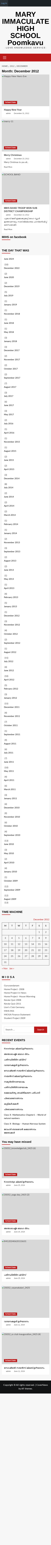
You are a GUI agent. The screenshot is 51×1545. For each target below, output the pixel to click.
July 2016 (8, 424)
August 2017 (10, 387)
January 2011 (10, 798)
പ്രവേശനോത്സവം (13, 1098)
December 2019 (12, 286)
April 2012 (9, 680)
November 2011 (12, 716)
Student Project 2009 (14, 1018)
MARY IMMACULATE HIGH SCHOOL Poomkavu (25, 28)
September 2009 (12, 890)
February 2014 (11, 524)
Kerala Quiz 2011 (12, 1004)
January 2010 (10, 872)
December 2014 (12, 479)
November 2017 (12, 360)
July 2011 (8, 753)
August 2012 (10, 652)
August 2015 (10, 451)
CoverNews (42, 1385)
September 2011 (12, 734)
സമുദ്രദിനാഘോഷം (14, 1082)
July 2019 (8, 296)
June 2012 (9, 671)
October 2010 (11, 826)
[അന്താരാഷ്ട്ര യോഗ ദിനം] (25, 1209)
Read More (8, 167)
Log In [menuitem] (4, 3)
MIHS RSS (9, 1011)
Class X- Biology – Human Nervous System (25, 1124)
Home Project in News (15, 993)
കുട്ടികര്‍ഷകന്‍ (11, 1104)
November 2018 (12, 314)
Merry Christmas (13, 155)
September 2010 (12, 835)
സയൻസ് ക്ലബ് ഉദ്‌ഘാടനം (18, 1076)
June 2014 (9, 497)
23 (46, 950)
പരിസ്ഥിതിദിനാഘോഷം (16, 1087)
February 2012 (11, 689)
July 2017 (8, 396)
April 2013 (9, 588)
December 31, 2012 (21, 113)
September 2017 (12, 378)
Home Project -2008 (14, 989)
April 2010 (9, 863)
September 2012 (12, 643)
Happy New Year (13, 110)
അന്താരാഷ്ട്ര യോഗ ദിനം (16, 1054)
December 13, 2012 (21, 215)
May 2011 (9, 771)
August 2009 (10, 899)
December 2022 (12, 268)
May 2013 (9, 579)
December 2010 (12, 808)
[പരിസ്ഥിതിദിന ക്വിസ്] (25, 1255)
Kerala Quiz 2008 (12, 1000)
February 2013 (11, 597)
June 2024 (9, 259)
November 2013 (12, 543)
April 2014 (9, 506)
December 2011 (12, 707)
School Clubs (10, 102)
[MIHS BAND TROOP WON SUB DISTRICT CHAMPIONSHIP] (25, 188)
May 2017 (9, 415)
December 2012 (12, 616)
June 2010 (9, 844)
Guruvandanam (11, 986)
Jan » (11, 968)
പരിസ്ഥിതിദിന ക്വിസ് (15, 1060)
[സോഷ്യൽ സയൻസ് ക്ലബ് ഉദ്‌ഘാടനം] (25, 1348)
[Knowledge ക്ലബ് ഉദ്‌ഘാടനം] (25, 1162)
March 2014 (10, 515)
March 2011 (10, 789)
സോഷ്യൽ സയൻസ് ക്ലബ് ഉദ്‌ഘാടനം (24, 1071)
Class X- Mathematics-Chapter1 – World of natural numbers (25, 1116)
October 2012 (11, 634)
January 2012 (10, 698)
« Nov (5, 968)
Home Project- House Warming (19, 996)
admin (8, 113)
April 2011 (9, 780)
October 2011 (11, 725)
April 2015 (9, 469)
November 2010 (12, 817)
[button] (5, 57)
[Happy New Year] (25, 90)
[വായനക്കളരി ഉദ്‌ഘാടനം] (25, 1302)
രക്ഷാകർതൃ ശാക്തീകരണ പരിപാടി (22, 1093)
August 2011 (10, 744)
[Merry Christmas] (25, 135)
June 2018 (9, 323)
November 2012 (12, 625)
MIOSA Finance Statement (17, 1015)
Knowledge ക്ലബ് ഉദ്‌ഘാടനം (18, 1049)
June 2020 (9, 277)
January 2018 (10, 341)
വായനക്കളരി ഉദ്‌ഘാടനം (16, 1065)
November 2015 (12, 442)
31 (5, 962)
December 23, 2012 (21, 159)
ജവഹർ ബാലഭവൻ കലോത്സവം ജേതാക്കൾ (20, 1131)
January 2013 (10, 607)
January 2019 (10, 305)
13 (26, 944)
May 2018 (9, 332)
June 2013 (9, 570)
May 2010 (9, 853)
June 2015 (9, 460)
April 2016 (9, 433)
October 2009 (11, 881)
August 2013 (10, 561)
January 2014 (10, 533)
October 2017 (11, 369)
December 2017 (12, 350)
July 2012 (8, 661)
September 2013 (12, 552)
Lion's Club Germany (14, 1007)
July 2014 (8, 488)
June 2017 (9, 405)
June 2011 (9, 762)
